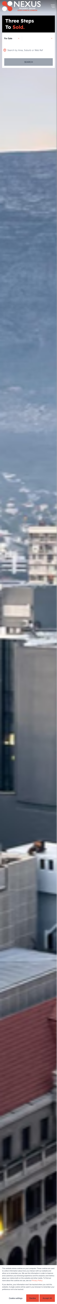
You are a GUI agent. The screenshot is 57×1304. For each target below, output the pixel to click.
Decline (32, 1298)
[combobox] (25, 50)
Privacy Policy (37, 1280)
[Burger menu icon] (53, 6)
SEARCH (28, 62)
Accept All (47, 1298)
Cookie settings (16, 1298)
